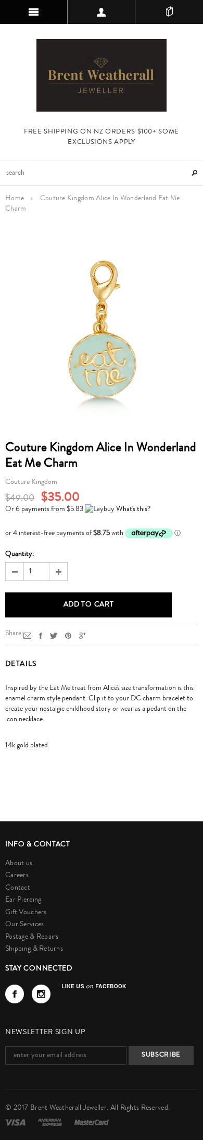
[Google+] (82, 635)
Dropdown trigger (101, 12)
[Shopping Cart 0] (169, 12)
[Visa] (16, 1122)
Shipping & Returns (34, 949)
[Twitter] (53, 635)
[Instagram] (41, 994)
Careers (17, 875)
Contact (17, 888)
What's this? (133, 509)
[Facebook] (14, 994)
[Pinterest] (68, 635)
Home (14, 198)
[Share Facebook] (40, 635)
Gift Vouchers (26, 912)
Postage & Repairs (32, 937)
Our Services (24, 924)
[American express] (50, 1122)
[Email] (27, 635)
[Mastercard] (91, 1122)
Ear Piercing (23, 900)
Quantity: (19, 554)
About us (18, 863)
